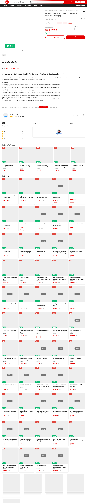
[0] (71, 2)
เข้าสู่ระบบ (81, 2)
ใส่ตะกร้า (56, 37)
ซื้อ (75, 37)
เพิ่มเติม (44, 106)
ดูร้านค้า (78, 115)
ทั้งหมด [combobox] (71, 123)
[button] (80, 5)
